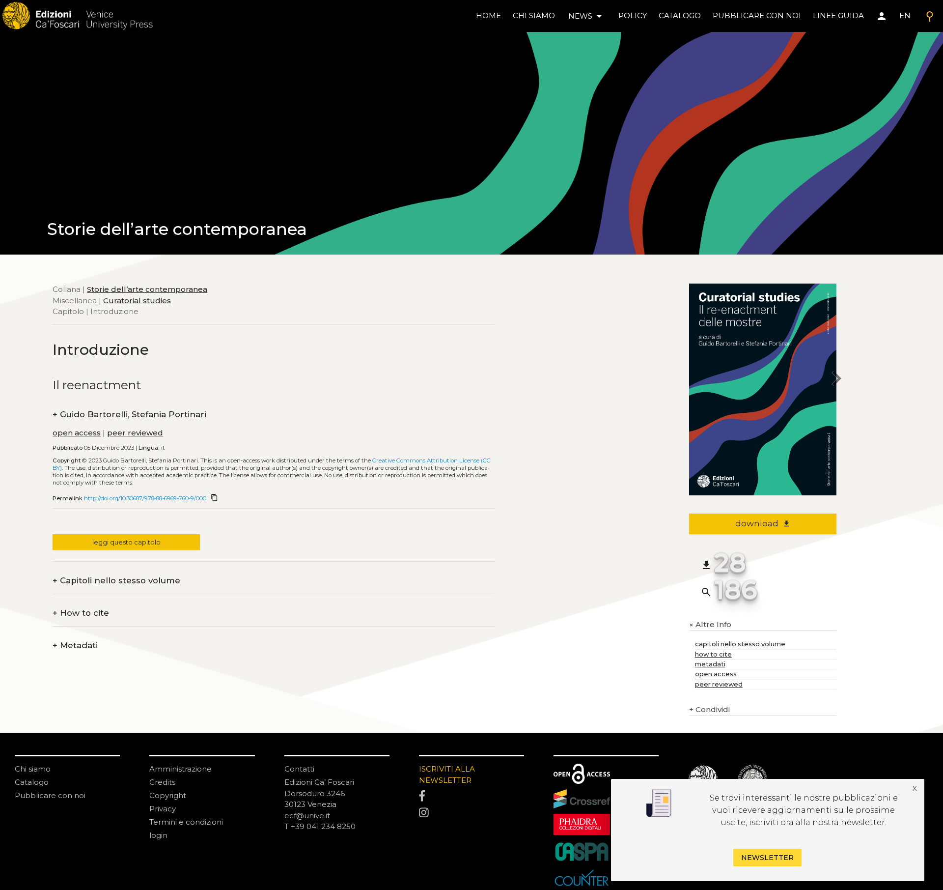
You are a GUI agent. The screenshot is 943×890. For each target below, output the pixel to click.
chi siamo (534, 15)
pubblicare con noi (757, 15)
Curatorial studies (137, 300)
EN (905, 15)
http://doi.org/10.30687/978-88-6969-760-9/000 (145, 498)
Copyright (167, 795)
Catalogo (32, 782)
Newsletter (767, 857)
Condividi (709, 709)
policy (632, 15)
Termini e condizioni (186, 822)
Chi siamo (33, 769)
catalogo (680, 15)
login (158, 835)
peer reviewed (135, 432)
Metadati (75, 645)
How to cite (81, 613)
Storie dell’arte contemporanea (147, 289)
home (488, 15)
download (763, 523)
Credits (162, 782)
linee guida (838, 15)
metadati (710, 664)
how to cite (713, 654)
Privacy (162, 808)
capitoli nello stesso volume (740, 644)
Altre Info (710, 625)
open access (77, 432)
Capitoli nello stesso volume (116, 580)
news (586, 16)
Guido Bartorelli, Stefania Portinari (129, 414)
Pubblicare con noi (50, 795)
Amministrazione (180, 769)
